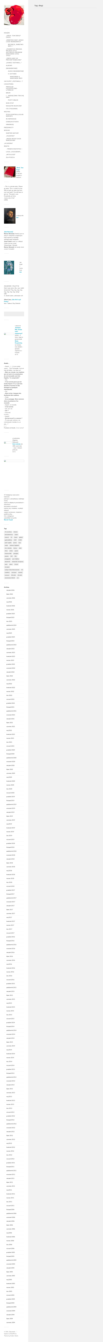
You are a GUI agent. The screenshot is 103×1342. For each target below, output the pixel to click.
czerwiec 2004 (10, 1322)
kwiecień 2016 (10, 968)
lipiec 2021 (9, 722)
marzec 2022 (10, 691)
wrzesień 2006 (10, 1217)
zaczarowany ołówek (10, 577)
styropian (7, 567)
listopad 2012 (10, 1120)
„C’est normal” (14, 428)
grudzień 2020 (10, 750)
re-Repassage (11, 119)
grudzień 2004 (10, 1299)
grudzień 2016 (10, 936)
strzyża (16, 564)
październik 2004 (11, 1307)
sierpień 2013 (10, 1085)
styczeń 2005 (10, 1295)
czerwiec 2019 (10, 820)
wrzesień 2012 (10, 1127)
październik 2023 (11, 644)
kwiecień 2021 (10, 734)
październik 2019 (11, 804)
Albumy (9, 65)
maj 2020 (9, 777)
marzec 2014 (10, 1057)
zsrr (18, 577)
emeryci (7, 537)
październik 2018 (11, 851)
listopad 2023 (10, 641)
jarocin (15, 542)
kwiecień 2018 (10, 874)
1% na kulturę (8, 531)
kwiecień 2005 (10, 1283)
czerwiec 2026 (10, 598)
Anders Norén (14, 1336)
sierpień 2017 (10, 905)
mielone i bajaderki (14, 545)
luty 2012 (9, 1155)
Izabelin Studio (12, 121)
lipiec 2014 (9, 1042)
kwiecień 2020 (10, 781)
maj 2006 (9, 1233)
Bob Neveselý (8, 232)
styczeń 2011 (10, 1205)
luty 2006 (9, 1244)
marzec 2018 (10, 878)
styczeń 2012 (10, 1159)
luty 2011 (9, 1201)
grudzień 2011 (10, 1162)
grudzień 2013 (10, 1069)
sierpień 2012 (10, 1131)
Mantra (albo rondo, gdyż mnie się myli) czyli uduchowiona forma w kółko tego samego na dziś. (49, 170)
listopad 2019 (10, 800)
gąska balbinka (8, 540)
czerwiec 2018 (10, 866)
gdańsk (21, 537)
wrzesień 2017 (10, 901)
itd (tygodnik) (12, 108)
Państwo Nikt (8, 553)
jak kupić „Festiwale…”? (13, 81)
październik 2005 (11, 1260)
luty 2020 (9, 789)
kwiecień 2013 (10, 1100)
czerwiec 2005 (10, 1275)
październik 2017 (11, 898)
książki (7, 33)
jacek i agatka (8, 542)
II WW (20, 540)
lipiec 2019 (9, 816)
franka (15, 537)
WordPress (13, 1333)
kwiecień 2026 (10, 606)
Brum (8, 93)
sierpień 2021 (10, 718)
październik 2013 (11, 1077)
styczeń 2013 (10, 1112)
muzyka (7, 111)
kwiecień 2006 (10, 1236)
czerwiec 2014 (10, 1046)
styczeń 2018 (10, 886)
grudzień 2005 (10, 1252)
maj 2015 (9, 1003)
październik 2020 (11, 757)
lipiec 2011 (9, 1182)
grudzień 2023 (10, 637)
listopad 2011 (10, 1166)
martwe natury (12, 133)
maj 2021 (9, 730)
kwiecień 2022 (10, 687)
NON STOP (10, 103)
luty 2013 (9, 1108)
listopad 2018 (10, 847)
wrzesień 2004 (10, 1310)
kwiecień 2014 (10, 1053)
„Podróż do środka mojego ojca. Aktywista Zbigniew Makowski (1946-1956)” (14, 52)
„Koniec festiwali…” (14, 62)
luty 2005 (9, 1291)
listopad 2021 (10, 707)
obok (20, 548)
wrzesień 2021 (10, 715)
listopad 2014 (10, 1026)
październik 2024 (11, 625)
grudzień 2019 (10, 796)
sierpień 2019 (10, 812)
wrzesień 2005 (10, 1264)
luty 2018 (9, 882)
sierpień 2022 (10, 672)
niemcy (15, 548)
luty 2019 (9, 835)
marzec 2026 (10, 609)
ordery (11, 550)
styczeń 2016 (10, 979)
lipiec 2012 (9, 1135)
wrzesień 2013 (10, 1081)
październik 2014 (11, 1030)
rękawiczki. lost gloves (17, 561)
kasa (20, 542)
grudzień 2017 (10, 890)
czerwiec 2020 (10, 773)
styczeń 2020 (10, 792)
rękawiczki (7, 561)
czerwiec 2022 (10, 680)
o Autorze (12, 74)
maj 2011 (9, 1190)
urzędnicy (7, 572)
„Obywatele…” (13, 1331)
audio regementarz (16, 71)
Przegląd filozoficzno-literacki (12, 88)
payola (16, 550)
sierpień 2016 (10, 952)
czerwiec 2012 (10, 1139)
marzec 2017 (10, 925)
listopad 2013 (10, 1073)
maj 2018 (9, 870)
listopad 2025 (10, 617)
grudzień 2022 (10, 664)
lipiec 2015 (9, 995)
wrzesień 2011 (10, 1174)
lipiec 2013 (9, 1088)
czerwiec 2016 (10, 960)
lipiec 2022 (9, 676)
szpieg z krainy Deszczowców (12, 569)
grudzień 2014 (10, 1022)
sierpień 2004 (10, 1314)
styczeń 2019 (10, 839)
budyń (16, 534)
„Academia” (8, 143)
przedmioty (8, 127)
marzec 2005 (10, 1287)
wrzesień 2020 (10, 761)
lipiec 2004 (9, 1318)
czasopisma (8, 84)
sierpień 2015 (10, 991)
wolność (20, 572)
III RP (15, 540)
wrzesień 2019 (10, 808)
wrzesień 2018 (10, 855)
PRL (16, 556)
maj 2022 (9, 683)
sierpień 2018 (10, 859)
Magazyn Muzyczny (14, 106)
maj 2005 (9, 1279)
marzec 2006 (10, 1240)
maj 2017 (9, 917)
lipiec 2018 (9, 863)
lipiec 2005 (9, 1271)
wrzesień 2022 (10, 668)
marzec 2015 (10, 1011)
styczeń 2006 (10, 1248)
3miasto (15, 531)
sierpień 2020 (10, 765)
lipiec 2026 (9, 594)
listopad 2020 (10, 754)
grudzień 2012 (10, 1116)
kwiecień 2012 (10, 1147)
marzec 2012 (10, 1151)
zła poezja (10, 157)
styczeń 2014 (10, 1065)
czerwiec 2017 (10, 913)
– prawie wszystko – (14, 149)
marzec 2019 (10, 831)
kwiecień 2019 (10, 828)
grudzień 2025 (10, 613)
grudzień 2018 (10, 843)
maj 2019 (9, 824)
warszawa (14, 572)
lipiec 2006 (9, 1225)
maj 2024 (9, 633)
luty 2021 (9, 742)
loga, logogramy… (13, 151)
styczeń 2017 (10, 933)
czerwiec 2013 (10, 1092)
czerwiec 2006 (10, 1229)
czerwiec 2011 (10, 1186)
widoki (7, 130)
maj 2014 (9, 1049)
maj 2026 (9, 602)
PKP (11, 556)
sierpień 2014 (10, 1038)
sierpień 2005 (10, 1268)
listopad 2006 (10, 1209)
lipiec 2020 (9, 769)
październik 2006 (11, 1213)
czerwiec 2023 (10, 652)
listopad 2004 (10, 1303)
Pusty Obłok (13, 100)
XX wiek (20, 575)
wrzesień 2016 (10, 948)
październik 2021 (11, 711)
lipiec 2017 (9, 909)
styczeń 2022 (10, 699)
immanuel (10, 124)
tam (20, 272)
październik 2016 (11, 944)
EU (11, 537)
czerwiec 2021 (10, 726)
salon (6, 564)
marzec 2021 (10, 738)
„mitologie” (10, 154)
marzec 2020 (10, 785)
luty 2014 (9, 1061)
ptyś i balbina (15, 559)
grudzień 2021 (10, 703)
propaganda (7, 559)
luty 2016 (9, 975)
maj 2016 (9, 964)
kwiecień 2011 (10, 1194)
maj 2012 (9, 1143)
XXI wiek (13, 575)
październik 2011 (11, 1170)
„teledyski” (10, 136)
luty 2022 (9, 695)
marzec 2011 (10, 1197)
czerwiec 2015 (10, 999)
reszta (6, 146)
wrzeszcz (7, 575)
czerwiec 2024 (10, 629)
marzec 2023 (10, 660)
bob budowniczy (9, 534)
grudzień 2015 (10, 983)
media (6, 545)
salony (10, 564)
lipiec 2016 (9, 956)
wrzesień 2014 (10, 1034)
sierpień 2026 (10, 590)
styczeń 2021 (10, 746)
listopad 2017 (10, 894)
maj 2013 (9, 1096)
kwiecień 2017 (10, 921)
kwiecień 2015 (10, 1007)
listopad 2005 (10, 1256)
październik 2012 (11, 1123)
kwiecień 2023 (10, 656)
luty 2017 (9, 929)
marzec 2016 (10, 972)
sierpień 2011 (10, 1178)
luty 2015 (9, 1014)
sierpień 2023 (10, 648)
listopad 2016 (10, 940)
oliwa (6, 550)
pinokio (6, 556)
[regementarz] (11, 68)
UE (22, 569)
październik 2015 (11, 987)
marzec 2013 (10, 1104)
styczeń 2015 (10, 1018)
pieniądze (15, 553)
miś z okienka (8, 548)
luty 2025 (9, 621)
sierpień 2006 (10, 1221)
